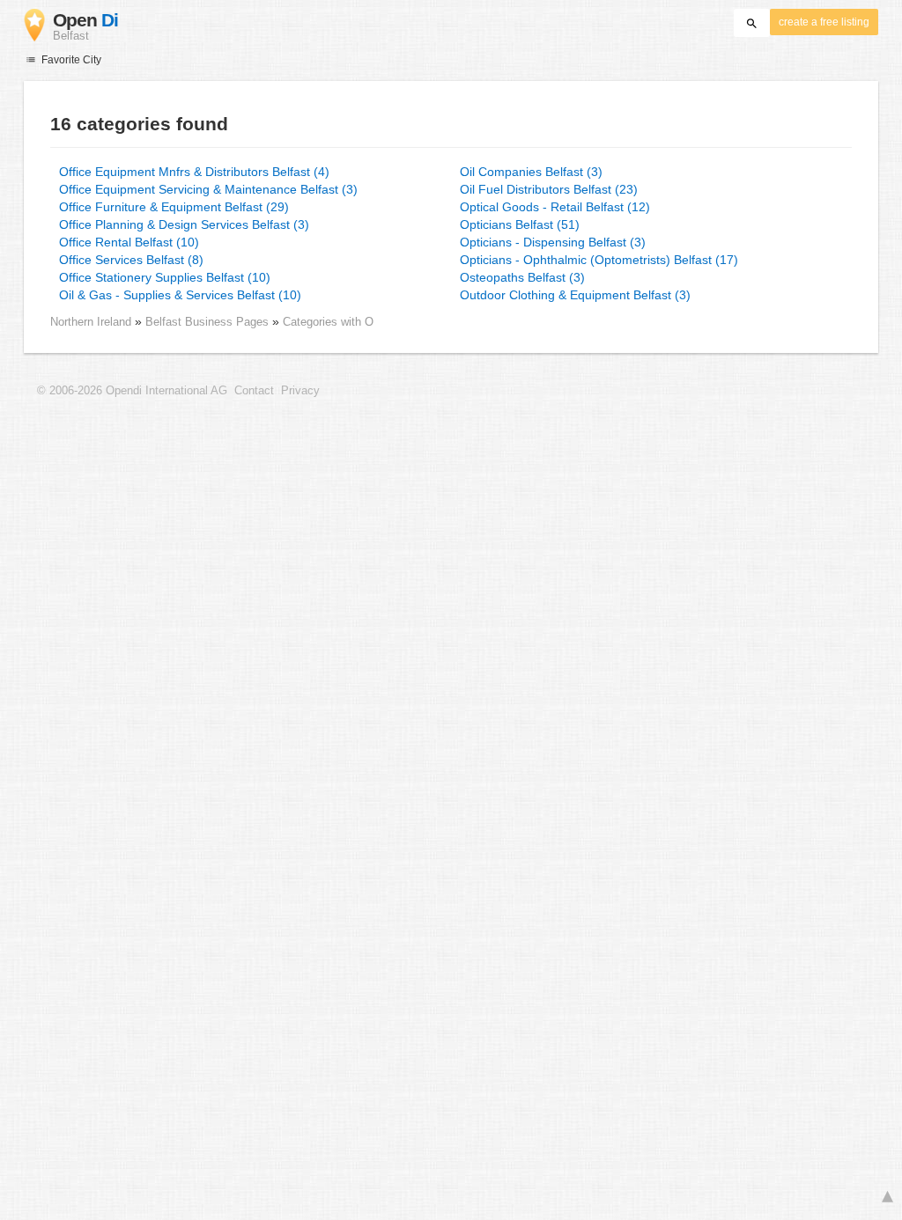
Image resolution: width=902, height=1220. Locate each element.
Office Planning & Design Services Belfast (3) (184, 224)
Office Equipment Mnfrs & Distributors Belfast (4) (194, 172)
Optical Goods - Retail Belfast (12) (555, 207)
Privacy (300, 391)
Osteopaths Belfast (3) (522, 277)
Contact (254, 391)
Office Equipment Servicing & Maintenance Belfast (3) (208, 189)
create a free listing (824, 22)
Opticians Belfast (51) (520, 224)
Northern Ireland (90, 321)
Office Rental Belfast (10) (129, 242)
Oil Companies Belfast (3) (531, 172)
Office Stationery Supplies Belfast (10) (164, 277)
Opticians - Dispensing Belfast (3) (553, 242)
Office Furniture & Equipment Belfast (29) (174, 207)
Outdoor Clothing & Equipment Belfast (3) (575, 295)
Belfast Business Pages (208, 321)
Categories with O (328, 321)
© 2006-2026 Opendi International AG (132, 391)
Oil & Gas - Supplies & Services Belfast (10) (180, 295)
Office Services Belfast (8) (131, 260)
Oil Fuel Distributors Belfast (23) (549, 189)
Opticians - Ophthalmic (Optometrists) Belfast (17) (599, 260)
